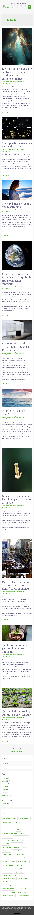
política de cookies (17, 911)
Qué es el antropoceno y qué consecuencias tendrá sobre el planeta (16, 585)
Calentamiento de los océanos (11, 822)
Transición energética (9, 892)
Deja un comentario (8, 82)
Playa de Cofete (7, 872)
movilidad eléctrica (8, 865)
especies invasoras (9, 858)
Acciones (5, 778)
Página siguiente (17, 751)
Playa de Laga (19, 872)
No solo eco (5, 795)
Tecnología (5, 801)
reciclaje (23, 885)
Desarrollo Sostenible (9, 840)
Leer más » (5, 112)
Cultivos (4, 784)
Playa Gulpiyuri (19, 882)
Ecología (6, 844)
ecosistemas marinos (20, 847)
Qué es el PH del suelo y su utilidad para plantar (16, 712)
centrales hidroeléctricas (10, 833)
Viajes (4, 804)
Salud (3, 798)
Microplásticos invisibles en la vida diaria (17, 144)
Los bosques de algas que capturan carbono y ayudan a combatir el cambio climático (17, 73)
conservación (7, 837)
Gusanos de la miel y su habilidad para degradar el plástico (16, 499)
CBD (18, 830)
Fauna (4, 789)
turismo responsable (8, 895)
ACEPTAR (17, 913)
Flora (3, 792)
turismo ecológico (23, 892)
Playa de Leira (18, 875)
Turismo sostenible (23, 896)
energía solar (20, 854)
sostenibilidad (8, 889)
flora (25, 858)
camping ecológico (8, 830)
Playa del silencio (22, 878)
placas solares (7, 869)
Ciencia (18, 82)
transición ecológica (23, 889)
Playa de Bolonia (19, 869)
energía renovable (8, 854)
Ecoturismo (6, 851)
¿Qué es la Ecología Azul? (13, 412)
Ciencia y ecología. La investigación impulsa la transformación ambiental (16, 279)
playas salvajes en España (10, 885)
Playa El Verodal (7, 882)
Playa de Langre (7, 875)
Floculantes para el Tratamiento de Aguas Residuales (15, 347)
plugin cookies (29, 913)
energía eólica (17, 851)
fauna (19, 858)
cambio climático (10, 826)
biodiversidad (24, 819)
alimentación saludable (10, 818)
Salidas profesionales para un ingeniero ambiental (14, 648)
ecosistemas (7, 847)
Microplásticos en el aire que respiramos (16, 205)
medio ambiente (9, 861)
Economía (5, 787)
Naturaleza (20, 865)
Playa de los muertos (9, 878)
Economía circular (17, 844)
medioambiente (23, 861)
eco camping (21, 840)
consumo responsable (21, 837)
